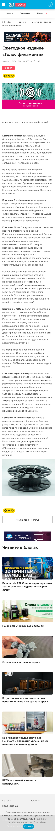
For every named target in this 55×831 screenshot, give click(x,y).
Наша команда (10, 805)
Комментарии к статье (27, 519)
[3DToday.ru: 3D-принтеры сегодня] (17, 6)
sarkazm (5, 61)
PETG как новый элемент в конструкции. (19, 782)
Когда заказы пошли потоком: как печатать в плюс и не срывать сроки (25, 700)
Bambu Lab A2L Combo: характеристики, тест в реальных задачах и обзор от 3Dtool (27, 586)
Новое (42, 13)
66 (39, 61)
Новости (9, 13)
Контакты (7, 800)
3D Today (6, 22)
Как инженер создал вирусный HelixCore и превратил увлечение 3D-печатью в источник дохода (25, 741)
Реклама (9, 38)
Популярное (25, 13)
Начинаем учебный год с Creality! (23, 626)
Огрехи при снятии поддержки (21, 662)
